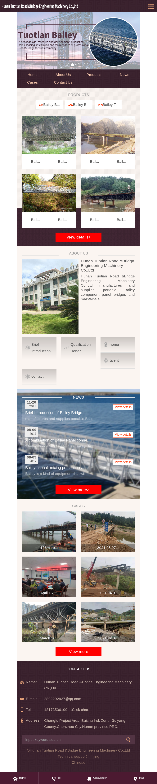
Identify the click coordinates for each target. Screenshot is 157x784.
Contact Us (63, 82)
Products (94, 75)
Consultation (100, 777)
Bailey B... (51, 105)
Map (141, 777)
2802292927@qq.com (62, 699)
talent (114, 360)
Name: (31, 682)
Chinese (78, 763)
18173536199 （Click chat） (68, 710)
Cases (32, 82)
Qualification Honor (80, 347)
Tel (59, 777)
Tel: (29, 710)
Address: (33, 720)
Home (33, 75)
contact (37, 376)
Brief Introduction (41, 347)
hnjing (94, 756)
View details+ (78, 237)
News (124, 75)
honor (114, 344)
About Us (63, 75)
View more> (78, 489)
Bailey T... (111, 105)
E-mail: (31, 699)
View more (78, 651)
